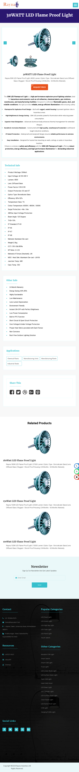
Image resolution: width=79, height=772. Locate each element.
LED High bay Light (47, 625)
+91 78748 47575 (10, 618)
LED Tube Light (46, 629)
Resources (8, 645)
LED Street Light (46, 621)
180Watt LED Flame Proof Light (19, 460)
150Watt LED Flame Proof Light (19, 501)
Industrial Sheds (13, 364)
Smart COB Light (46, 663)
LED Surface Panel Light (49, 696)
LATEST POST (9, 654)
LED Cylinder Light (47, 691)
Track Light (45, 667)
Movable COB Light (47, 654)
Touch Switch (45, 638)
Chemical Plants (13, 358)
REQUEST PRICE (39, 87)
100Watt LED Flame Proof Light (19, 541)
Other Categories (50, 646)
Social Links (9, 720)
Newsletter (39, 567)
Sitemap (8, 665)
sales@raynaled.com (12, 622)
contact (6, 609)
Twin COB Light (46, 679)
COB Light (44, 708)
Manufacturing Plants (48, 358)
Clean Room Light (47, 700)
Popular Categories (52, 609)
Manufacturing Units (31, 358)
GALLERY (8, 660)
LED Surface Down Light (49, 675)
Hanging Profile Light (48, 712)
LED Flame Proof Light (48, 704)
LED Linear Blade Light (48, 671)
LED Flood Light (46, 617)
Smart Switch (45, 659)
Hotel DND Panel (46, 683)
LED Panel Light (46, 634)
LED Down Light (46, 687)
